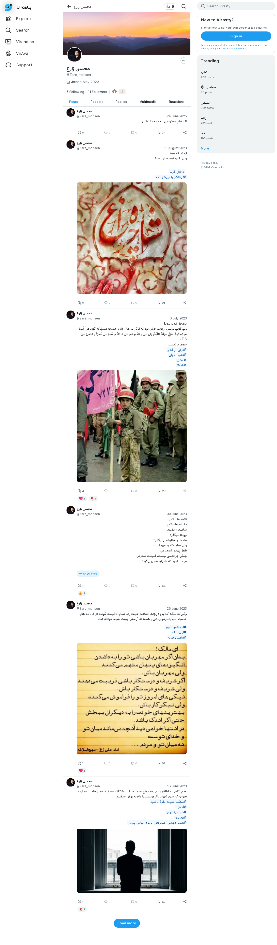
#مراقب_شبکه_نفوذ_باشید (168, 801)
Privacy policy (209, 163)
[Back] (69, 6)
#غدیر (182, 354)
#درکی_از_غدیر (176, 349)
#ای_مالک (179, 632)
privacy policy (208, 48)
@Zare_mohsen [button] (88, 116)
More (205, 148)
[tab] (73, 101)
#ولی (172, 354)
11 (97, 92)
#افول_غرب (177, 171)
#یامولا (181, 365)
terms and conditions (234, 48)
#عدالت (180, 817)
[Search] (183, 6)
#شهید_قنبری (176, 812)
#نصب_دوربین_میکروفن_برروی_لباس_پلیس (157, 822)
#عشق (181, 360)
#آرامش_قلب (177, 637)
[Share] (185, 132)
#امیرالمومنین (176, 627)
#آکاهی (181, 806)
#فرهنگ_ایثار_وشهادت (171, 177)
